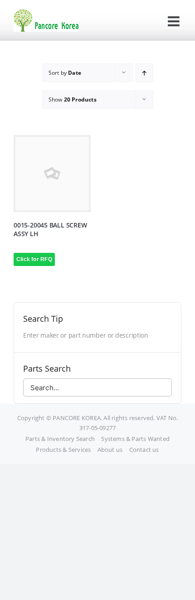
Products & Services (63, 449)
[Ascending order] (144, 72)
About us (110, 449)
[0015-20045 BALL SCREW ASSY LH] (52, 173)
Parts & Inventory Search (60, 439)
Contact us (144, 449)
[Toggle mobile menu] (174, 21)
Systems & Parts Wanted (135, 439)
